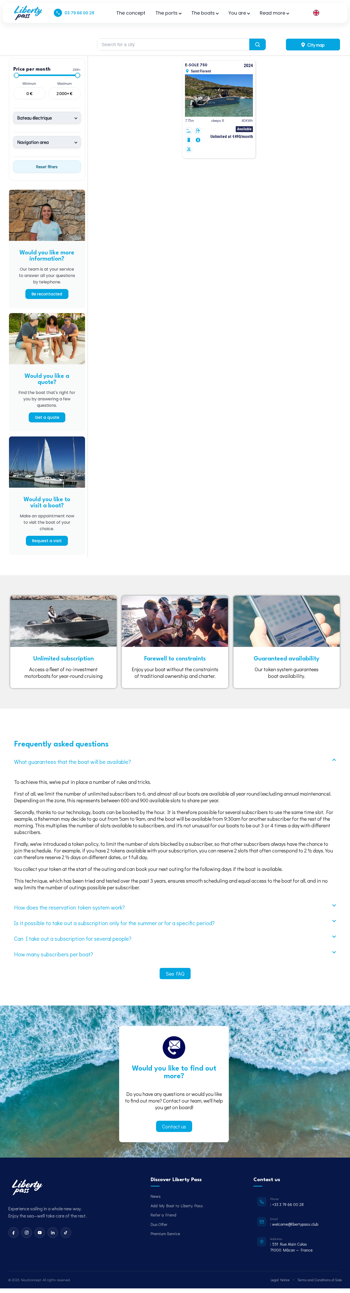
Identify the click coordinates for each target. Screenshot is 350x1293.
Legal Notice (280, 1279)
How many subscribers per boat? (53, 954)
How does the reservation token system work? (69, 907)
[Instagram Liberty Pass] (26, 1232)
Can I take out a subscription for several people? (72, 938)
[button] (175, 762)
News (156, 1196)
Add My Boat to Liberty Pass (177, 1205)
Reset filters (47, 166)
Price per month (31, 69)
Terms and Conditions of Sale (319, 1279)
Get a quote (47, 417)
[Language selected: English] (324, 13)
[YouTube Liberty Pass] (39, 1232)
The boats (203, 13)
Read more (272, 13)
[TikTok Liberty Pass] (65, 1232)
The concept (130, 13)
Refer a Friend (163, 1214)
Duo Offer (159, 1224)
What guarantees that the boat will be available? (72, 761)
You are (237, 13)
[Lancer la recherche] (257, 44)
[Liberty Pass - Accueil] (26, 1187)
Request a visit (47, 540)
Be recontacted (47, 294)
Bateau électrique (34, 118)
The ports (167, 13)
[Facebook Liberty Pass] (13, 1232)
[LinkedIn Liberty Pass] (52, 1232)
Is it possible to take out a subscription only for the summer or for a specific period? (114, 923)
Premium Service (165, 1233)
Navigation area (33, 142)
